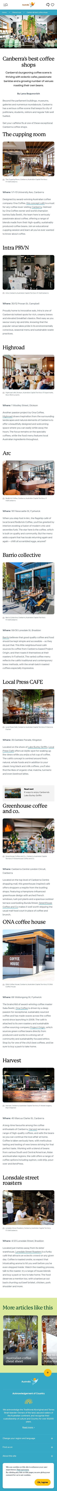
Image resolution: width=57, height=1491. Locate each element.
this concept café (35, 203)
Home (4, 12)
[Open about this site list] (52, 1456)
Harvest (33, 1129)
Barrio (6, 637)
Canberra (37, 207)
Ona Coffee (22, 1008)
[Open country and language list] (52, 1439)
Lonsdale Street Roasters (28, 1251)
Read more (27, 1427)
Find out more (23, 1470)
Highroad (7, 416)
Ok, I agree (42, 1482)
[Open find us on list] (52, 1448)
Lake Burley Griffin (37, 746)
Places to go (16, 12)
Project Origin (37, 1027)
